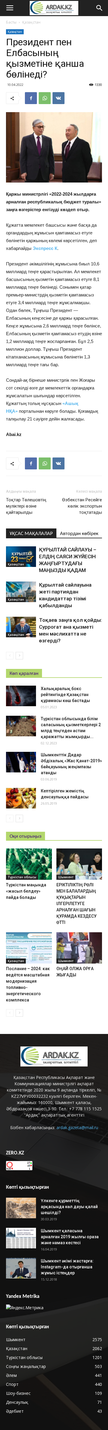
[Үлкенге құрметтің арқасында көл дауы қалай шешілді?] (21, 1208)
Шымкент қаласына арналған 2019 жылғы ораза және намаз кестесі (70, 1236)
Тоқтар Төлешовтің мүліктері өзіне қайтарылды (26, 506)
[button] (99, 8)
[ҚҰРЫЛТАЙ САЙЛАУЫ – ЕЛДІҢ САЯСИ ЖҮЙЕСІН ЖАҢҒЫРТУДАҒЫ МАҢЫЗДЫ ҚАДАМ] (21, 556)
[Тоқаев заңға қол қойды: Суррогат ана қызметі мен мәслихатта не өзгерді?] (21, 627)
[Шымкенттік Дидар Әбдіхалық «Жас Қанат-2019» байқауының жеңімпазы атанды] (21, 762)
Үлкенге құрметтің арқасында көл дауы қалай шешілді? (69, 1206)
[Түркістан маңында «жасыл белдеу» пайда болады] (29, 864)
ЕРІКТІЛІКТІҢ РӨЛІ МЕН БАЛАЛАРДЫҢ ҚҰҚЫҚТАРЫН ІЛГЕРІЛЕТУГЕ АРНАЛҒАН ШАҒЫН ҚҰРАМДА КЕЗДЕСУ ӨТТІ (76, 903)
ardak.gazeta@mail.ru (77, 1127)
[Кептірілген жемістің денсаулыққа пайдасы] (21, 798)
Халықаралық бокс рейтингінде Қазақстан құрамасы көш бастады (65, 694)
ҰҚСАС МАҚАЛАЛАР (31, 533)
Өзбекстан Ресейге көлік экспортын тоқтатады (82, 506)
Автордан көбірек (79, 533)
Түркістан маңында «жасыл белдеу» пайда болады (26, 891)
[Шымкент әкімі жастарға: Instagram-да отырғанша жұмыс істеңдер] (21, 1268)
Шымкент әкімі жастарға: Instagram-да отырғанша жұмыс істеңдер (67, 1267)
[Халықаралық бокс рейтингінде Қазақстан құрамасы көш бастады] (21, 696)
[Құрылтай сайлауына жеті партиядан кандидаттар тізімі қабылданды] (21, 592)
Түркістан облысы (22, 877)
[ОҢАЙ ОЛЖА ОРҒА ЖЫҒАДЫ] (79, 948)
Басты (11, 22)
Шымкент (66, 877)
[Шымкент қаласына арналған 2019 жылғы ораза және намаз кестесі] (21, 1238)
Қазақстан (31, 22)
